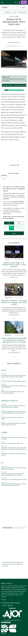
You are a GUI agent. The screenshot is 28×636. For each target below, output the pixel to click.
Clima (15, 12)
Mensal (9, 223)
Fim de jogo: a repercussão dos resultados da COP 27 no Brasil (13, 386)
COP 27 (11, 90)
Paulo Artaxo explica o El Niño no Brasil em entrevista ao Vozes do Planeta (13, 406)
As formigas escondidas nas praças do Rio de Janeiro (13, 454)
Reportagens (8, 297)
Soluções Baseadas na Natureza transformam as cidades (14, 438)
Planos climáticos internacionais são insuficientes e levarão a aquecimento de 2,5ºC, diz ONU (14, 340)
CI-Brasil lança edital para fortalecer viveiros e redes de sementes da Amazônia (14, 484)
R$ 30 (11, 227)
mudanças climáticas (19, 90)
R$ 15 (6, 227)
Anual (18, 223)
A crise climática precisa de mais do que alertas (12, 418)
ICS (2, 462)
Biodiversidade (8, 12)
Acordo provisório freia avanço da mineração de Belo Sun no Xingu (13, 468)
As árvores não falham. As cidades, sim (12, 443)
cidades (4, 432)
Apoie (24, 2)
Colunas (2, 415)
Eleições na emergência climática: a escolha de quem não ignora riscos (13, 423)
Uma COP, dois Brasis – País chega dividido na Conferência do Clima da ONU (14, 302)
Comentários (13, 165)
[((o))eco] (5, 7)
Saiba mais (3, 599)
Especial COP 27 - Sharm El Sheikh (14, 85)
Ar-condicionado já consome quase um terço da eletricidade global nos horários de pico (13, 412)
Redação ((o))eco (14, 42)
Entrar (4, 633)
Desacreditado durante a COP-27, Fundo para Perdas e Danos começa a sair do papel (13, 376)
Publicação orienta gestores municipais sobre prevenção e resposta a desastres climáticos (14, 448)
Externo (2, 410)
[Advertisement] (14, 510)
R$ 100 (21, 228)
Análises (3, 379)
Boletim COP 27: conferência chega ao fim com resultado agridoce (12, 392)
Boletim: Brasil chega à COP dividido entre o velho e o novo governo (14, 265)
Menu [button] (23, 7)
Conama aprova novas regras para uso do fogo (14, 479)
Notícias (7, 259)
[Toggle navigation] (19, 2)
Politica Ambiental (22, 12)
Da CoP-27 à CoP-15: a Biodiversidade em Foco (13, 381)
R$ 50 (16, 227)
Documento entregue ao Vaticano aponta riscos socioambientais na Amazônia (12, 474)
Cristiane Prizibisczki (14, 315)
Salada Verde (14, 16)
